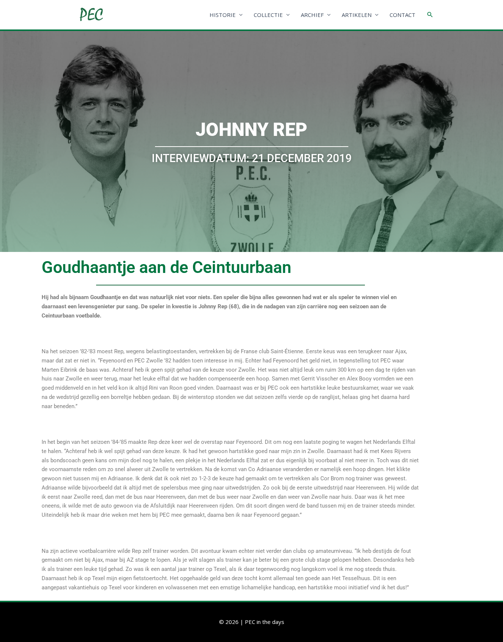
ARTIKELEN (357, 14)
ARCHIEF (312, 14)
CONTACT (402, 14)
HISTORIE (223, 14)
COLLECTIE (268, 14)
